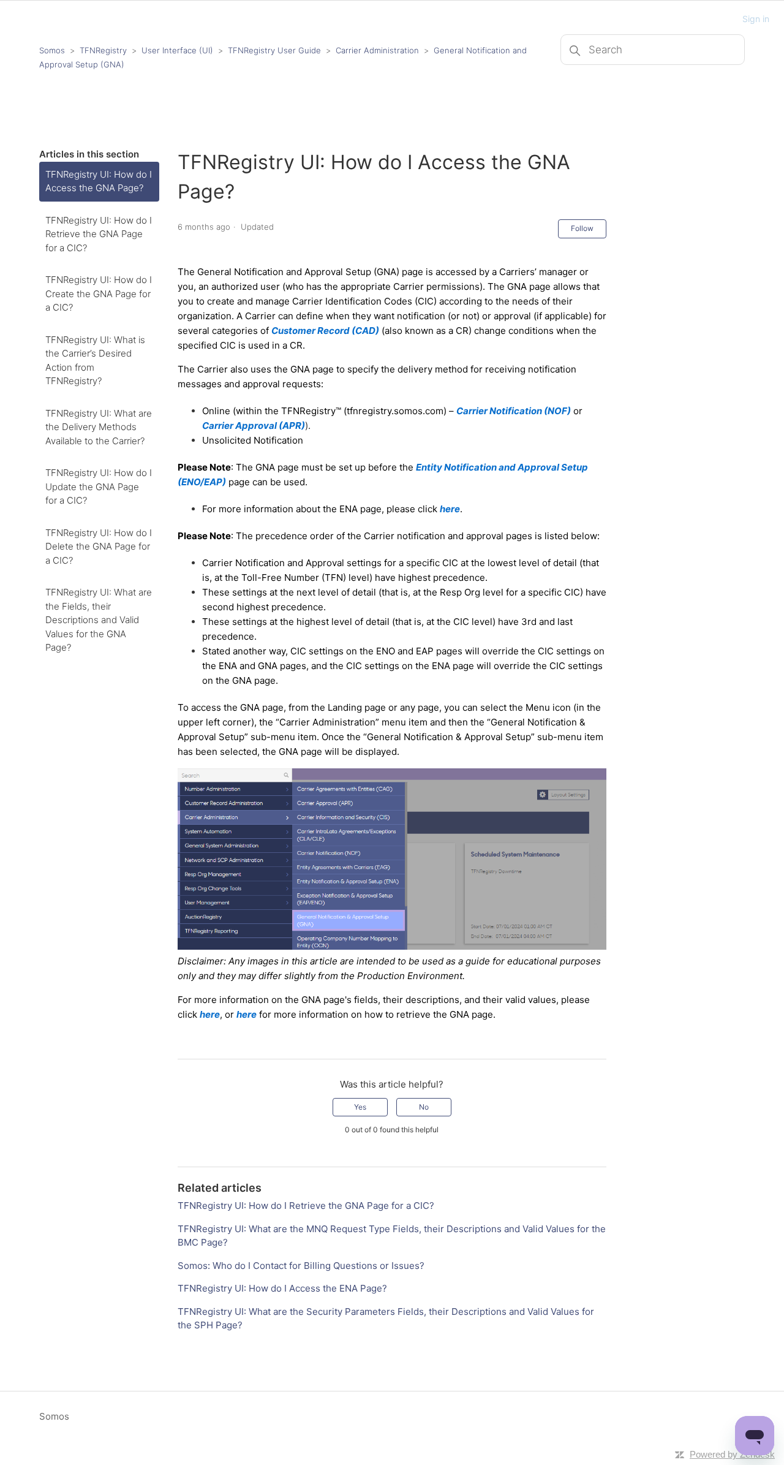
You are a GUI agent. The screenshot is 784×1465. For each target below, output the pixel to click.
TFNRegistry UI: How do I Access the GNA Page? (98, 181)
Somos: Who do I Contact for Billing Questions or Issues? (301, 1265)
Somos (52, 50)
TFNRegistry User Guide (274, 50)
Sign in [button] (755, 18)
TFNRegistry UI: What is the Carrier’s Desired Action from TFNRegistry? (95, 360)
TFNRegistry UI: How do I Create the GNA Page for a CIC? (98, 293)
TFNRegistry (104, 50)
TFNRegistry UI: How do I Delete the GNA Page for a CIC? (98, 546)
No (424, 1106)
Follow (582, 228)
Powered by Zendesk (732, 1454)
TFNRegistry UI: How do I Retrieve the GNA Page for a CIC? (98, 234)
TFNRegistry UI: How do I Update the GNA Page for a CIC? (98, 486)
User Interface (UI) (177, 50)
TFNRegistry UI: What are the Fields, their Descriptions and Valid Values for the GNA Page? (98, 619)
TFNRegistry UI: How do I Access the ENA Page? (282, 1288)
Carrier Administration (377, 50)
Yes (360, 1106)
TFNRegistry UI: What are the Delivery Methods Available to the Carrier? (98, 427)
